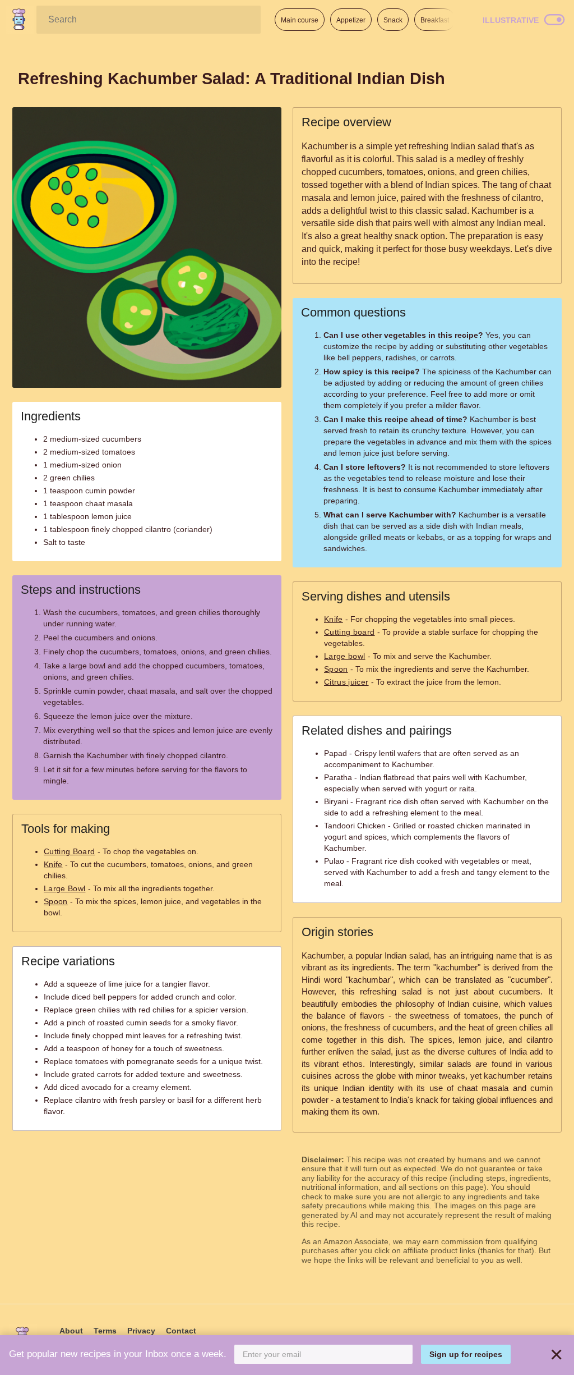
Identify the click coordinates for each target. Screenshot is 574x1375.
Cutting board (349, 631)
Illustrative (511, 20)
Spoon (56, 901)
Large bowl (344, 656)
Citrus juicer (346, 681)
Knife (53, 864)
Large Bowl (65, 888)
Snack (392, 20)
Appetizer (350, 20)
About (71, 1330)
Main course (299, 20)
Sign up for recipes (465, 1354)
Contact (181, 1330)
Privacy (141, 1330)
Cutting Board (69, 851)
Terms (105, 1330)
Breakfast (434, 20)
